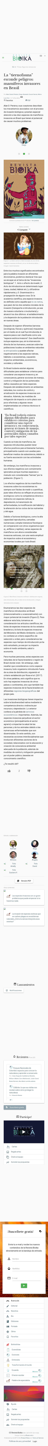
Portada (14, 1326)
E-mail (14, 1278)
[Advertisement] (24, 27)
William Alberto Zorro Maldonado (19, 1078)
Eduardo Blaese (17, 1095)
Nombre (15, 1259)
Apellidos (16, 1269)
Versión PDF (24, 881)
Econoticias (16, 1350)
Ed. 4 (14, 67)
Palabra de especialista (21, 1380)
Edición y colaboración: (11, 835)
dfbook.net (28, 1435)
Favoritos (14, 1337)
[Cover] (24, 1395)
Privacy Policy (25, 1438)
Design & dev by (23, 1435)
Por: (15, 1095)
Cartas (14, 1147)
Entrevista (16, 1360)
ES (43, 56)
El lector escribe (18, 1375)
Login (35, 1441)
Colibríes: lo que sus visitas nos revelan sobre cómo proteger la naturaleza (23, 1090)
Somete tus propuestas (17, 1162)
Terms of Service (38, 1438)
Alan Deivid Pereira (12, 94)
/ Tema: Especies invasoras (24, 67)
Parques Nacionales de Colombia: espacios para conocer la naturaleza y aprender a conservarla (23, 1070)
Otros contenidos (9, 887)
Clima (13, 1331)
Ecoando (15, 1370)
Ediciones (14, 1321)
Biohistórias (15, 1344)
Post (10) (32, 1057)
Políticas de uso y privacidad (20, 1441)
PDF (28, 100)
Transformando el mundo (22, 1365)
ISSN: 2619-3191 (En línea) (31, 1433)
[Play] (24, 1132)
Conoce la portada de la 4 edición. (24, 220)
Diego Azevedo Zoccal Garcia (28, 94)
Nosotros (14, 1311)
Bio (12, 1316)
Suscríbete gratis (15, 1107)
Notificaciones (14, 990)
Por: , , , (24, 1078)
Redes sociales (24, 227)
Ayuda (13, 1404)
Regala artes (13, 1152)
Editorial (14, 1306)
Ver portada (35, 220)
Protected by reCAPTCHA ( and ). (24, 1438)
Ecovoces (15, 1355)
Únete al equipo (14, 1157)
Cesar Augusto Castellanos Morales (23, 1076)
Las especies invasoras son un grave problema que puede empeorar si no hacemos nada (23, 898)
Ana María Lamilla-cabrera (27, 1081)
